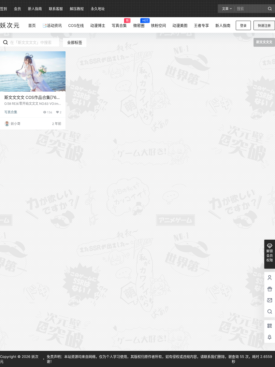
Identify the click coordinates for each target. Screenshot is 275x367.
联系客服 (56, 8)
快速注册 (264, 26)
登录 (243, 26)
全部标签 (74, 42)
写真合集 (10, 112)
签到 (3, 8)
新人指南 (35, 8)
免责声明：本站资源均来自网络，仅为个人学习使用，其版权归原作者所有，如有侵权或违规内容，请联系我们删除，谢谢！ (139, 359)
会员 (17, 8)
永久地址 (98, 8)
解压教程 (77, 8)
